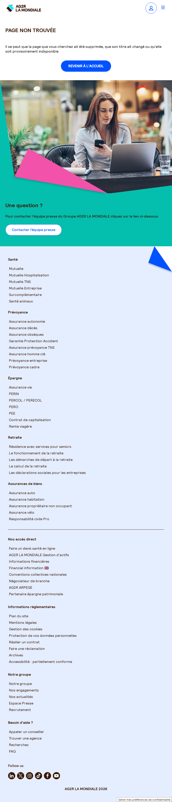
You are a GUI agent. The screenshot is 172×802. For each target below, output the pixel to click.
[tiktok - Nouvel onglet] (38, 775)
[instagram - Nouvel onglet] (29, 775)
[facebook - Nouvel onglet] (47, 775)
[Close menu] (163, 7)
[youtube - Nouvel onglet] (56, 775)
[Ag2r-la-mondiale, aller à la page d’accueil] (24, 8)
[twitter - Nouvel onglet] (20, 775)
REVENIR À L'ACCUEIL (86, 66)
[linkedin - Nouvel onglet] (11, 775)
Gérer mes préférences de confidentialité (144, 799)
